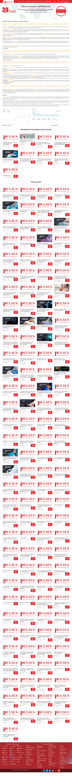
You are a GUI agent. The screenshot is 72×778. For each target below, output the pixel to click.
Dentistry (28, 762)
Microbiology (51, 751)
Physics (61, 755)
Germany (6, 764)
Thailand (20, 757)
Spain (20, 750)
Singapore (21, 748)
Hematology (39, 765)
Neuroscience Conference (20, 23)
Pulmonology (62, 758)
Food (38, 752)
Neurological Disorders (47, 34)
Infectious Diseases (52, 745)
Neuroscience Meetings (51, 24)
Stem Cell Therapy (6, 78)
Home (19, 1)
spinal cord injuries (10, 79)
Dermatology (28, 764)
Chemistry (28, 758)
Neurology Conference (44, 23)
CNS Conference (60, 23)
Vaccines (61, 765)
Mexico (13, 755)
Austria (5, 748)
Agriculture (28, 745)
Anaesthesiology (29, 749)
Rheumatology (63, 760)
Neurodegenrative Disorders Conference (22, 24)
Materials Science (52, 747)
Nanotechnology (52, 752)
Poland (20, 746)
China (5, 755)
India (12, 748)
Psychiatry (62, 757)
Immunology (39, 767)
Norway (13, 761)
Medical (50, 749)
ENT (38, 748)
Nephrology (51, 754)
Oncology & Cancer (52, 763)
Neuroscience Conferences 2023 (9, 23)
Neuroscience (5, 26)
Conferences (28, 1)
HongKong (14, 746)
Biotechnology (29, 754)
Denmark (6, 757)
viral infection (33, 75)
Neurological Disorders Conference (32, 23)
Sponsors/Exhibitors (48, 1)
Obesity (50, 761)
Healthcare (39, 763)
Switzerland (21, 752)
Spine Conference (10, 24)
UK (19, 761)
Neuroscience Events (60, 24)
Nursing (50, 758)
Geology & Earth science (42, 758)
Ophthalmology (52, 764)
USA (20, 759)
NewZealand (14, 759)
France (5, 761)
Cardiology (28, 756)
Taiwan (20, 755)
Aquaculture (28, 751)
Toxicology (62, 764)
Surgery (61, 762)
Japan (13, 752)
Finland (5, 759)
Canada (5, 752)
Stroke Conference (52, 23)
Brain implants (10, 72)
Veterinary (62, 767)
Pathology (62, 745)
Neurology (20, 57)
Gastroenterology (40, 754)
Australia (6, 746)
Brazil (5, 750)
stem (30, 78)
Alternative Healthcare (30, 747)
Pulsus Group (5, 96)
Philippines (14, 764)
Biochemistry (28, 752)
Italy (12, 750)
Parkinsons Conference (34, 24)
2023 (13, 33)
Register (59, 1)
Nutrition (50, 759)
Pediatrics (62, 747)
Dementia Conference (43, 24)
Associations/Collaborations (37, 1)
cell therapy (33, 78)
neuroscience (11, 54)
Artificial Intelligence (6, 67)
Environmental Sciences (42, 750)
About (23, 1)
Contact (54, 1)
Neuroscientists (65, 29)
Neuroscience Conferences (7, 33)
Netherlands (14, 757)
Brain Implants (5, 72)
